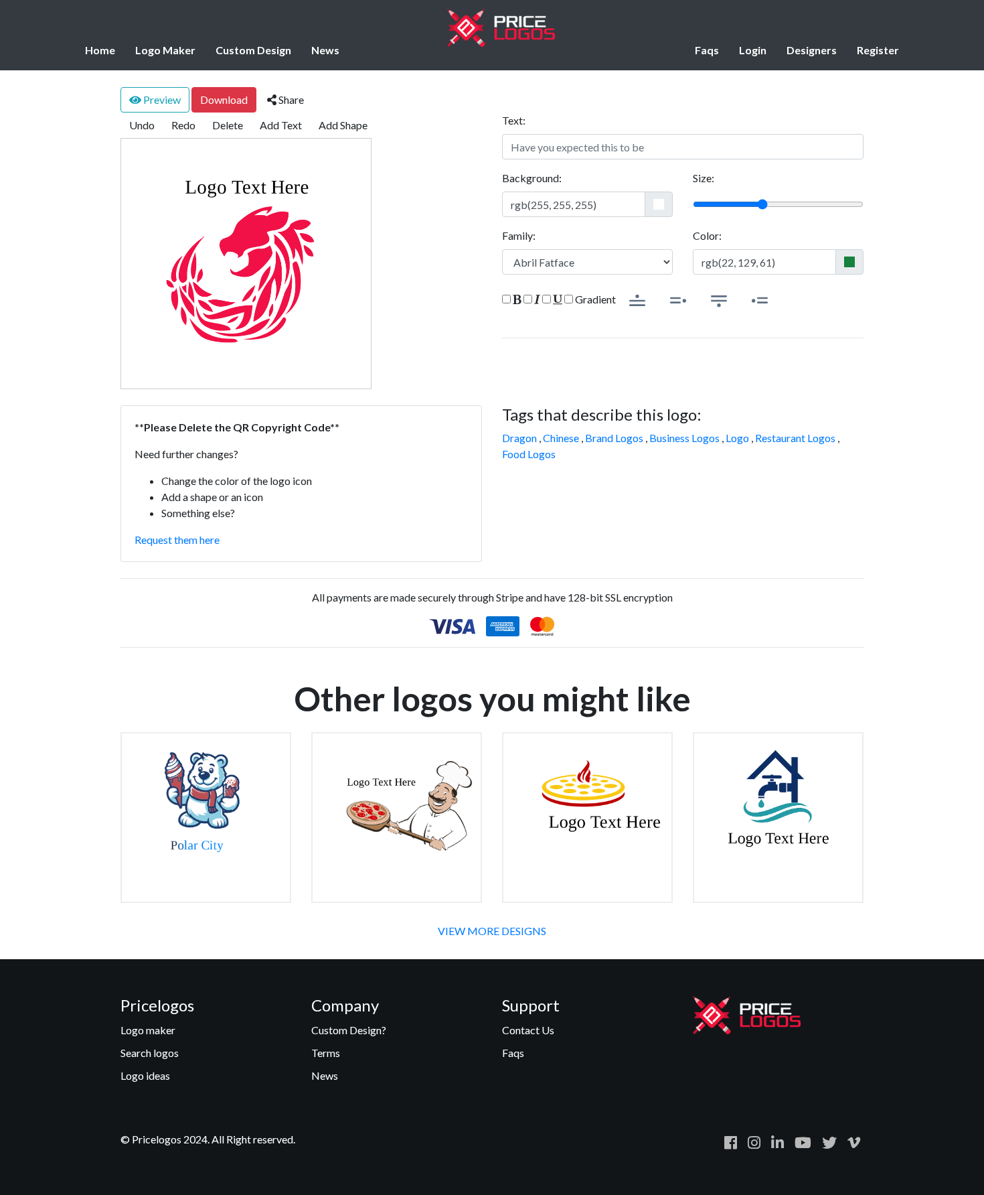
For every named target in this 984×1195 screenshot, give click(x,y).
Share (290, 99)
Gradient (594, 299)
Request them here (177, 539)
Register (878, 50)
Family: (519, 235)
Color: (707, 235)
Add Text (281, 125)
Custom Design (253, 50)
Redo (183, 125)
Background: (532, 177)
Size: (703, 177)
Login (752, 50)
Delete (227, 125)
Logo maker (147, 1030)
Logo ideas (145, 1075)
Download (224, 99)
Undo (142, 125)
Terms (325, 1052)
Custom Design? (348, 1030)
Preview (161, 99)
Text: (513, 120)
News (325, 50)
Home (100, 50)
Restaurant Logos (795, 437)
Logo (737, 437)
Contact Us (528, 1030)
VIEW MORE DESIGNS (492, 930)
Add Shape (343, 125)
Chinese (561, 437)
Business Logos (684, 437)
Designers (812, 50)
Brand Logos (614, 437)
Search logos (149, 1052)
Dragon (519, 437)
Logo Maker (165, 50)
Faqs (707, 50)
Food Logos (529, 453)
